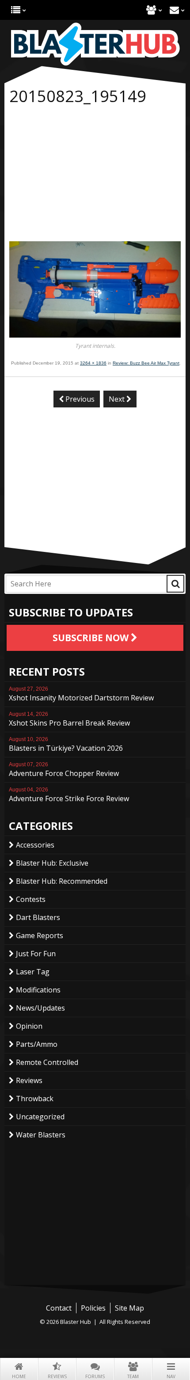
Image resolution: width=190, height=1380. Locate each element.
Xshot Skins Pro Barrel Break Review (69, 719)
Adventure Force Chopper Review (64, 769)
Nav (171, 1376)
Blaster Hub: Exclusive (52, 863)
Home (19, 1376)
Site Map (129, 1308)
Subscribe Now (92, 637)
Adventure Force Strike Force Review (69, 795)
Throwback (34, 1098)
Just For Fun (36, 953)
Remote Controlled (47, 1062)
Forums (95, 1376)
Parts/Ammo (36, 1044)
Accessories (35, 845)
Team (133, 1376)
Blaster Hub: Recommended (61, 881)
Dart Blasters (38, 917)
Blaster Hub (95, 44)
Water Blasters (40, 1135)
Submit (175, 584)
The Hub (15, 10)
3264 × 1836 (93, 363)
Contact (174, 10)
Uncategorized (40, 1116)
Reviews (57, 1376)
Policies (93, 1308)
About (151, 10)
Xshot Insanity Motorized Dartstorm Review (81, 694)
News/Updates (40, 1008)
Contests (31, 899)
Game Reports (39, 935)
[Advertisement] (95, 175)
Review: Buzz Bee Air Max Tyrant (146, 363)
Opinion (29, 1026)
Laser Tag (32, 972)
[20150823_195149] (95, 335)
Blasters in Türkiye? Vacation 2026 (66, 744)
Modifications (38, 990)
